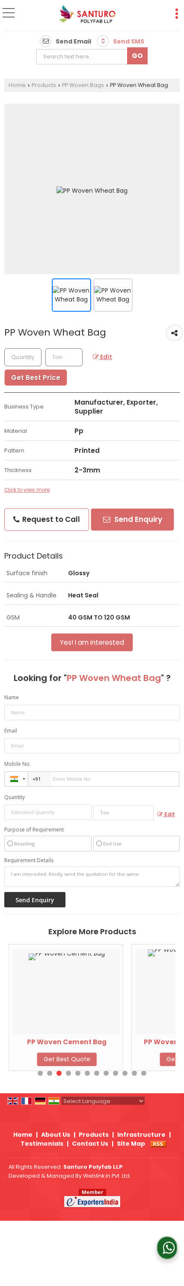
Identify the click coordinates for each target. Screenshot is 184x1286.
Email (10, 730)
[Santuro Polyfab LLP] (86, 16)
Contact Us (90, 1143)
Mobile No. (17, 764)
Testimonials (42, 1143)
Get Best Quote (67, 1059)
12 (143, 1073)
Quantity (14, 797)
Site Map (131, 1143)
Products (44, 85)
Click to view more (27, 490)
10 (125, 1073)
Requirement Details (28, 860)
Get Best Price (35, 377)
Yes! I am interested (92, 642)
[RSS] (158, 1143)
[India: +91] (16, 779)
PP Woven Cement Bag (67, 1041)
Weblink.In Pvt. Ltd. (107, 1175)
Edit (105, 357)
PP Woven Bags (83, 85)
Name (11, 697)
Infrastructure (141, 1134)
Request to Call (50, 519)
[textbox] (84, 56)
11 (134, 1073)
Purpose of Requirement (34, 830)
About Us (55, 1134)
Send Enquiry (137, 519)
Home (17, 85)
